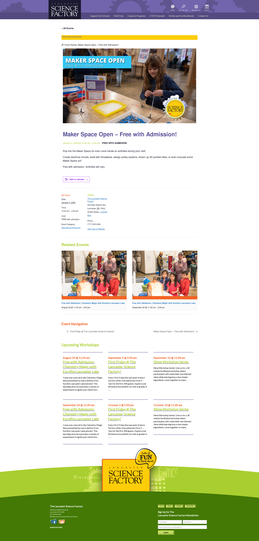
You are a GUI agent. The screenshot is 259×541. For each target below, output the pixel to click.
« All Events (68, 28)
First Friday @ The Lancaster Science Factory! (91, 331)
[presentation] (94, 275)
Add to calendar (76, 179)
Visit (161, 506)
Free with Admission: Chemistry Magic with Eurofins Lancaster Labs (93, 303)
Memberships (190, 506)
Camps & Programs (137, 16)
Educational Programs (71, 227)
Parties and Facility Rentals (181, 16)
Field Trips (119, 16)
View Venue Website (96, 229)
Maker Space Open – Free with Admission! (174, 331)
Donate (169, 506)
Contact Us (203, 16)
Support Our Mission (100, 16)
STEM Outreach (157, 16)
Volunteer (179, 506)
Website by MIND (56, 527)
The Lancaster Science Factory (97, 200)
